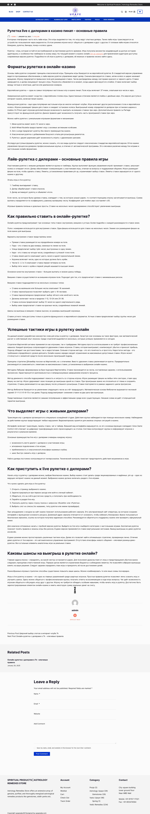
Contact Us (28, 12)
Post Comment (42, 754)
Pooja (97, 19)
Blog (11, 12)
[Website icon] (75, 615)
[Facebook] (8, 4)
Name (37, 694)
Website (37, 714)
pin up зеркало (96, 54)
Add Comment (39, 724)
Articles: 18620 (75, 619)
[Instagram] (15, 4)
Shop (18, 12)
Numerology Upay (61, 19)
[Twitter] (11, 4)
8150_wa (36, 36)
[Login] (126, 12)
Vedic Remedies (108, 19)
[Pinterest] (74, 591)
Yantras (88, 19)
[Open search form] (122, 12)
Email (37, 704)
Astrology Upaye (42, 19)
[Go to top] (1, 1)
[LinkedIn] (74, 592)
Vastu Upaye (76, 19)
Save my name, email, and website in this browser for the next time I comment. (64, 748)
